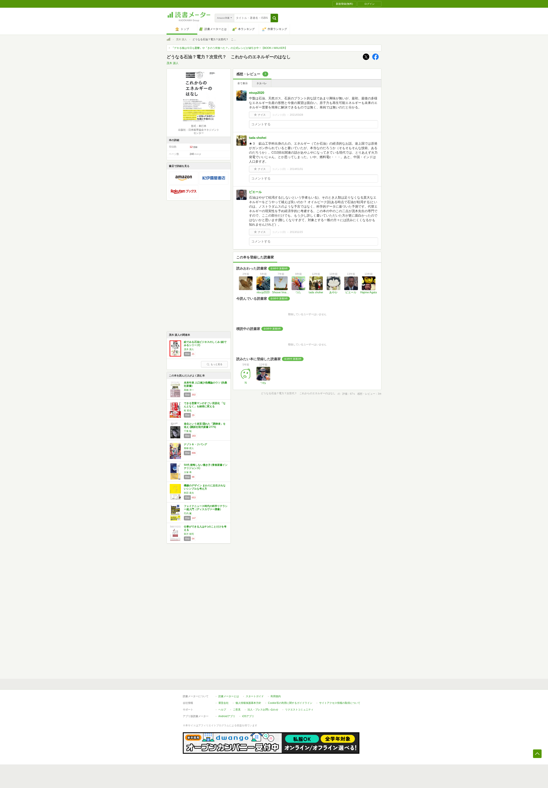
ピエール (255, 192)
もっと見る (216, 364)
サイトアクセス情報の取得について (339, 703)
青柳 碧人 (189, 448)
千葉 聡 (188, 431)
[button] (274, 18)
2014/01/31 (296, 169)
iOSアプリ (248, 716)
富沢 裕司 (189, 534)
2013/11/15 (296, 232)
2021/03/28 (296, 115)
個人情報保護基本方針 (248, 703)
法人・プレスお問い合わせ (262, 709)
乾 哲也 (188, 410)
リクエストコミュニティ (299, 709)
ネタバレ (261, 83)
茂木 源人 (181, 39)
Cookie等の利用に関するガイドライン (290, 703)
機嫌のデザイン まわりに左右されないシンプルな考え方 (205, 487)
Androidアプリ (226, 716)
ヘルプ (222, 709)
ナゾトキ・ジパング (195, 444)
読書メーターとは (228, 696)
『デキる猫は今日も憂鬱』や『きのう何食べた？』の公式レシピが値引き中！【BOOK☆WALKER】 (229, 47)
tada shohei (257, 137)
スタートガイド (255, 696)
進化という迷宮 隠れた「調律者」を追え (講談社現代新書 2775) (205, 425)
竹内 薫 (188, 513)
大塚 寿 (188, 472)
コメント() (279, 115)
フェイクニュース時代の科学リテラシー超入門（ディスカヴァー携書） (206, 508)
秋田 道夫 (189, 492)
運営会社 (223, 703)
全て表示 (242, 83)
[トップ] (168, 39)
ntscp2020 (256, 92)
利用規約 (276, 696)
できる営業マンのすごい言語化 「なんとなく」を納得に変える (205, 405)
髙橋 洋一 (189, 390)
